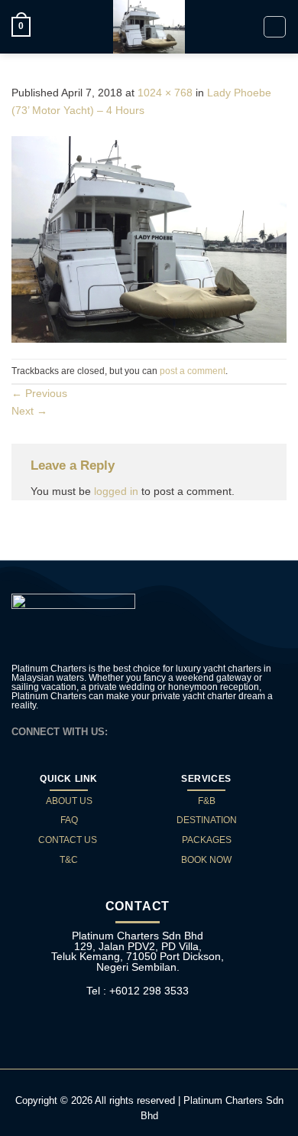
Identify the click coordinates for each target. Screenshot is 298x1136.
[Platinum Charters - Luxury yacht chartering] (149, 27)
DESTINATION (207, 820)
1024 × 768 (165, 92)
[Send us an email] (141, 730)
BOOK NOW (206, 859)
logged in (116, 491)
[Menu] (275, 27)
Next (29, 411)
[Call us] (158, 730)
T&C (69, 859)
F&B (206, 801)
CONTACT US (68, 840)
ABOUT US (69, 801)
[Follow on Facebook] (124, 730)
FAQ (69, 820)
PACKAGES (207, 840)
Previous (39, 393)
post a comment (192, 371)
